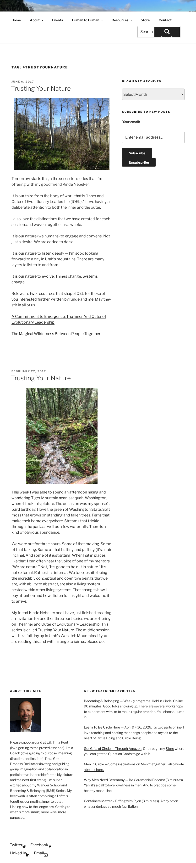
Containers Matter (98, 801)
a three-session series (69, 178)
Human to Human (85, 20)
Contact (165, 20)
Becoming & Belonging (101, 701)
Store (145, 20)
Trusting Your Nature (41, 88)
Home (16, 20)
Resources (120, 20)
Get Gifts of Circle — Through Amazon (113, 748)
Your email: (131, 122)
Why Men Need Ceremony (104, 780)
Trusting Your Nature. (56, 630)
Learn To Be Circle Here (102, 727)
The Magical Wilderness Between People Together (55, 333)
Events (57, 20)
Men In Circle (94, 764)
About (35, 20)
